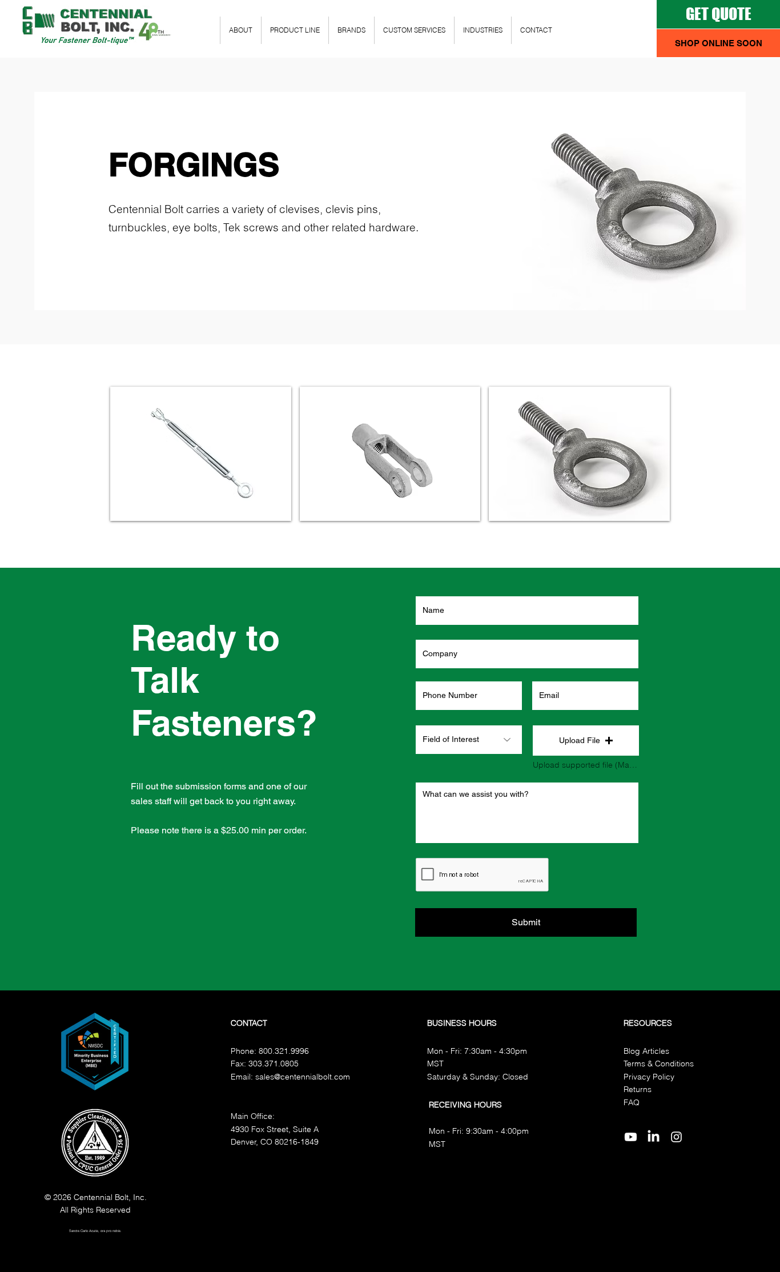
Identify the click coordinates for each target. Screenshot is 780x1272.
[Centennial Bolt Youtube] (631, 1137)
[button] (718, 43)
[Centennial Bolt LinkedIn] (653, 1137)
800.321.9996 (284, 1051)
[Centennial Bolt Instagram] (676, 1137)
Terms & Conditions (659, 1063)
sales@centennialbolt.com (302, 1077)
